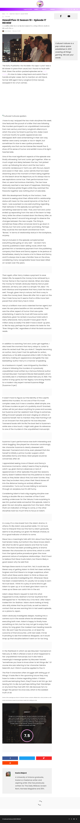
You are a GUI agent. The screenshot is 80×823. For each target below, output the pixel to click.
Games (36, 9)
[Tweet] (27, 758)
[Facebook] (69, 9)
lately (4, 74)
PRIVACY (19, 819)
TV (3, 16)
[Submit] (10, 763)
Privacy (52, 9)
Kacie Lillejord (8, 31)
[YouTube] (74, 9)
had (44, 71)
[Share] (10, 758)
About (44, 9)
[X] (71, 9)
